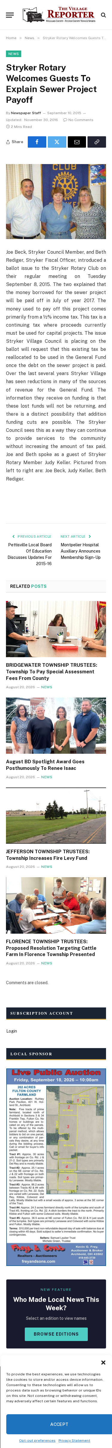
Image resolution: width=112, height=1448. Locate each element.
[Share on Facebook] (37, 142)
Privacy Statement (74, 1440)
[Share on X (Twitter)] (57, 142)
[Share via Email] (77, 142)
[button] (103, 1363)
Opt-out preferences (37, 1440)
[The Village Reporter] (59, 15)
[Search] (103, 15)
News (13, 54)
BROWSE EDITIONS (56, 1334)
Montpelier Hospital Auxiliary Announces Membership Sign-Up (81, 551)
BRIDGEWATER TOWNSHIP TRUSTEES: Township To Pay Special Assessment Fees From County (51, 671)
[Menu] (10, 15)
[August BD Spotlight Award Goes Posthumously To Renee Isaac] (56, 726)
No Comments (80, 120)
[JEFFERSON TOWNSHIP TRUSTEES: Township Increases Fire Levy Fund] (56, 816)
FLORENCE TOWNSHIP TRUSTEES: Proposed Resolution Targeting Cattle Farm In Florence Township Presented (51, 948)
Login (11, 1031)
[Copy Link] (97, 142)
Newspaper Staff (26, 113)
